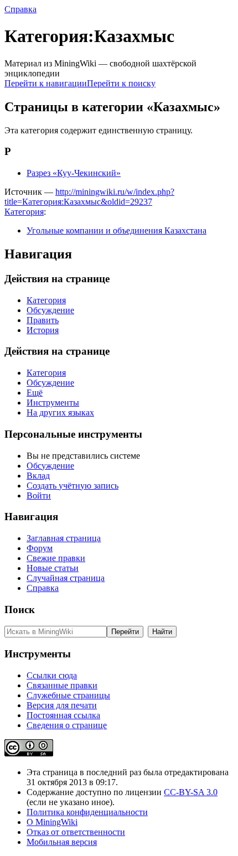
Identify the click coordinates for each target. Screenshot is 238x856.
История (43, 330)
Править (43, 320)
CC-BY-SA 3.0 (191, 792)
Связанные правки (62, 685)
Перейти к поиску (121, 83)
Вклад (38, 475)
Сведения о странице (67, 725)
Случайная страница (66, 578)
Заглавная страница (64, 538)
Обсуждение (50, 310)
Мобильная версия (62, 842)
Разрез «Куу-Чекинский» (74, 173)
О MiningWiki (52, 822)
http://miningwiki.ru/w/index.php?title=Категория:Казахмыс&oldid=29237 (89, 196)
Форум (40, 548)
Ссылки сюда (52, 675)
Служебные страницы (68, 695)
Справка (20, 9)
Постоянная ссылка (63, 715)
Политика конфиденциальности (87, 812)
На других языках (60, 412)
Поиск (19, 609)
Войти (39, 495)
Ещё (35, 392)
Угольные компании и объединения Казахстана (116, 230)
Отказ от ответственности (76, 832)
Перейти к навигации (45, 83)
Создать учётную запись (72, 485)
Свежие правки (56, 558)
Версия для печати (62, 705)
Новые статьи (53, 568)
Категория (24, 211)
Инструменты (53, 402)
